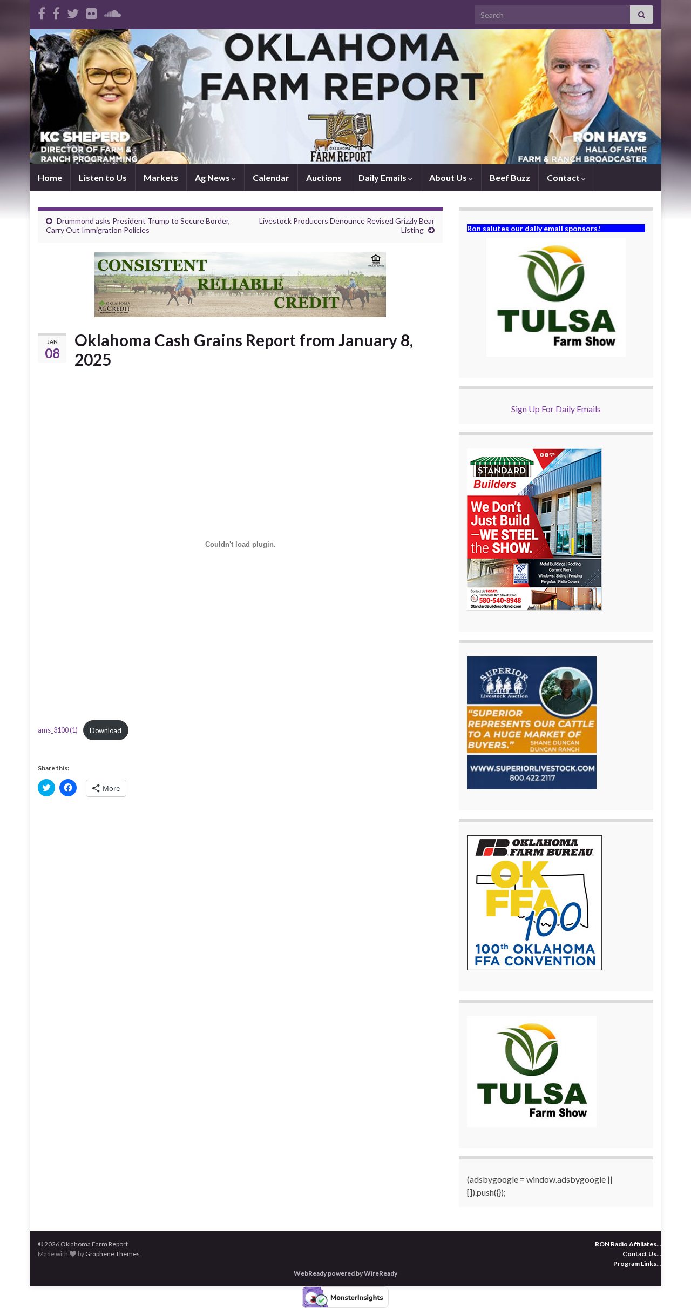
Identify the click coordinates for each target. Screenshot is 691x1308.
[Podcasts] (112, 11)
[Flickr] (91, 11)
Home (50, 177)
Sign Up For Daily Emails (556, 409)
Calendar (271, 177)
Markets (161, 177)
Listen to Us (103, 177)
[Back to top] (666, 1283)
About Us (449, 177)
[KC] (56, 11)
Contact (564, 177)
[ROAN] (41, 11)
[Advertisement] (240, 888)
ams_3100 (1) (58, 730)
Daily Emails (383, 177)
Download (105, 730)
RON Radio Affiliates (625, 1244)
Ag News (213, 177)
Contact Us (639, 1254)
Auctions (324, 177)
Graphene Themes (112, 1254)
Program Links (634, 1263)
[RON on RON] (73, 11)
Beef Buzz (510, 177)
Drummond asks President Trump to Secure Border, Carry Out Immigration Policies (138, 225)
